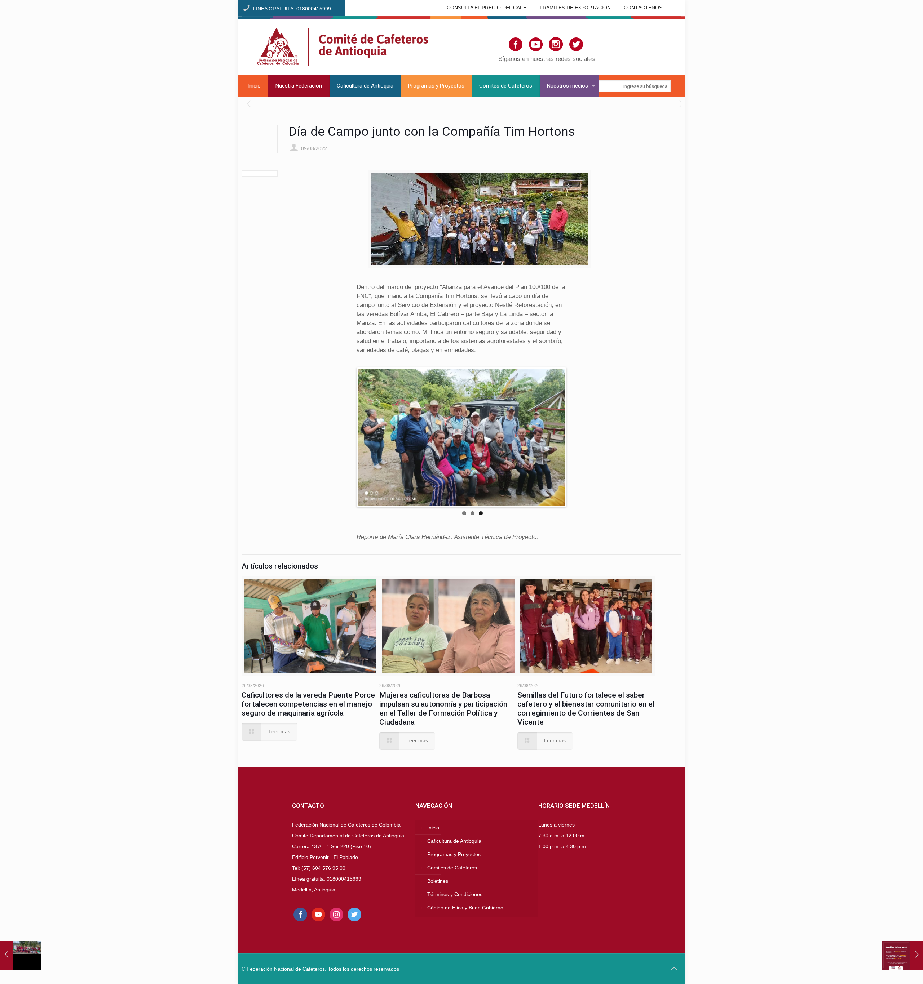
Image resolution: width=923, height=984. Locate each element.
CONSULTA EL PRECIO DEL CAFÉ (486, 7)
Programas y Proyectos (454, 854)
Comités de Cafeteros (452, 868)
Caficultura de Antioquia (454, 841)
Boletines (437, 881)
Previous (347, 437)
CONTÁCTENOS (643, 7)
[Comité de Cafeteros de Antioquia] (342, 45)
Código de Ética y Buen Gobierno (465, 907)
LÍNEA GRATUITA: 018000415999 (292, 9)
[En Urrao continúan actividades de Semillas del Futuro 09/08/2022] (20, 955)
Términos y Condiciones (454, 894)
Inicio (433, 828)
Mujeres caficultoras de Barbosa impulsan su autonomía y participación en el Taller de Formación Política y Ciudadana (443, 708)
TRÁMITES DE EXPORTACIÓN (575, 7)
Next (576, 437)
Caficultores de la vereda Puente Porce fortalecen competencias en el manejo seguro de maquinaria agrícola (308, 704)
